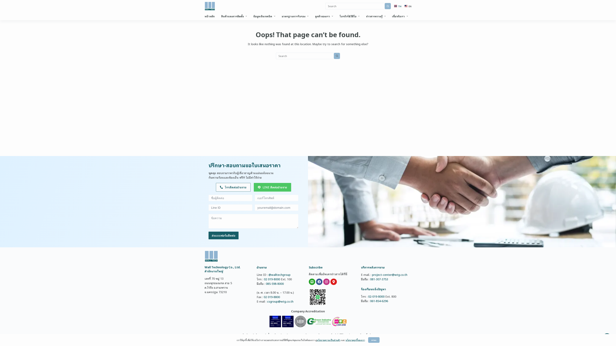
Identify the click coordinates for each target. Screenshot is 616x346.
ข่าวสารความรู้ (374, 16)
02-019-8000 (376, 296)
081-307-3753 (379, 279)
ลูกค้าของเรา (322, 16)
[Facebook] (319, 282)
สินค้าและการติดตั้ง (232, 16)
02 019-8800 (272, 297)
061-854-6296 (379, 301)
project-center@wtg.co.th (389, 274)
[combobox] (305, 56)
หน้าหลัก (210, 16)
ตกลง (373, 340)
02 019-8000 (272, 279)
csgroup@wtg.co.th (280, 301)
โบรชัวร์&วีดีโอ (348, 16)
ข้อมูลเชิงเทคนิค (262, 16)
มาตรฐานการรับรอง (293, 16)
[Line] (312, 282)
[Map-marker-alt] (333, 282)
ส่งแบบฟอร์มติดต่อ (223, 235)
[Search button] (388, 6)
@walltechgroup (280, 274)
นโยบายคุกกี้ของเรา (355, 340)
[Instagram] (326, 282)
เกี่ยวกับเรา (398, 16)
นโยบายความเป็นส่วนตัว (328, 340)
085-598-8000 (275, 283)
